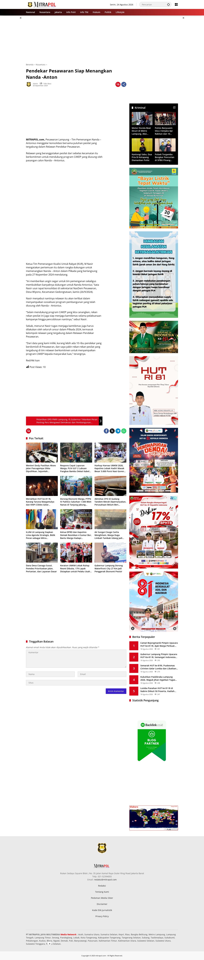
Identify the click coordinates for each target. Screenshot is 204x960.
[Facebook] (106, 430)
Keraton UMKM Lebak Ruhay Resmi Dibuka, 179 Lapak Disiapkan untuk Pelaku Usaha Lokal (75, 568)
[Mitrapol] (42, 4)
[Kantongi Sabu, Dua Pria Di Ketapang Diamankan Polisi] (142, 144)
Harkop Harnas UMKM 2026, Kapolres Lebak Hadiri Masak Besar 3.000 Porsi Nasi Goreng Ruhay (110, 468)
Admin (35, 83)
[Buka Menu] (176, 4)
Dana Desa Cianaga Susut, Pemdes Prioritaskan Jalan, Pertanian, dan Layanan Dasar (41, 568)
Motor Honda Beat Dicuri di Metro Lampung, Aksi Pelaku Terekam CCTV (141, 131)
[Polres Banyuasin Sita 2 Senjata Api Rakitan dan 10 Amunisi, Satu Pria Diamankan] (165, 118)
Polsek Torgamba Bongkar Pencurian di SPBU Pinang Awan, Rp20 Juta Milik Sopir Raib (164, 157)
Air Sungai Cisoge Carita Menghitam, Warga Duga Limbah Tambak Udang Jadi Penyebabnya (108, 535)
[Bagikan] (123, 84)
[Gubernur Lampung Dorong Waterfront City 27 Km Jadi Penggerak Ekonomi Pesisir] (110, 553)
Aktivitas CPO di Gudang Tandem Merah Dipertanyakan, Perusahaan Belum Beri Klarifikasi (110, 501)
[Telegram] (118, 430)
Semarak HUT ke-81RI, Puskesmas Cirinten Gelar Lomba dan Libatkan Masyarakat (158, 667)
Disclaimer (102, 904)
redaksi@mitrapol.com (105, 879)
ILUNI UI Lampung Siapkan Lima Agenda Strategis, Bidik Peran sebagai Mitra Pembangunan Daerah (40, 535)
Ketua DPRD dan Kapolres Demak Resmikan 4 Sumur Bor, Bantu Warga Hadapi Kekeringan (76, 535)
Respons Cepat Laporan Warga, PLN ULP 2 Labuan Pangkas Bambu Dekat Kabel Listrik (74, 468)
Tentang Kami (102, 891)
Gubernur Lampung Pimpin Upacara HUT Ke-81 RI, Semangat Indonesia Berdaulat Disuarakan (158, 656)
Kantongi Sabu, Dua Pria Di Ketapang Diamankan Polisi (142, 157)
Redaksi (102, 885)
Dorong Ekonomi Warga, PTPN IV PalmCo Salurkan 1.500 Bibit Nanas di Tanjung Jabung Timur (75, 501)
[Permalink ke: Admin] (29, 84)
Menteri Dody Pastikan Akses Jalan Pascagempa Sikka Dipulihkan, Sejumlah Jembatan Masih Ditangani (41, 468)
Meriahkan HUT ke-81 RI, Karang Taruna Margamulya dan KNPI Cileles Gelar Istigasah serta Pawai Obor (40, 501)
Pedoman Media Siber (102, 897)
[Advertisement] (192, 60)
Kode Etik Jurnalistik (102, 910)
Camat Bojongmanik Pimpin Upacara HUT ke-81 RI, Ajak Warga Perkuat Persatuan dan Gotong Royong (159, 644)
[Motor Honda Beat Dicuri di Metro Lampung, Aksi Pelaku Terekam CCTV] (142, 118)
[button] (168, 4)
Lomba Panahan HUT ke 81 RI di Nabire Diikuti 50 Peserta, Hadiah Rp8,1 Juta (157, 690)
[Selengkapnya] (174, 107)
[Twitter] (112, 430)
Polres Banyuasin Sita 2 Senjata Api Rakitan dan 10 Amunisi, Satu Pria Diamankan (164, 131)
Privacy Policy (102, 916)
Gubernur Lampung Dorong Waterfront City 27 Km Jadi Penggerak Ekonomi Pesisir (109, 568)
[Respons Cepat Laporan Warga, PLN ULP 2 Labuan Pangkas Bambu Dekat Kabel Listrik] (76, 453)
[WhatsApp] (123, 430)
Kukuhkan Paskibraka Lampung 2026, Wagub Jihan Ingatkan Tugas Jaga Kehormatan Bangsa (157, 678)
